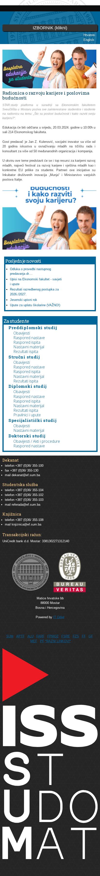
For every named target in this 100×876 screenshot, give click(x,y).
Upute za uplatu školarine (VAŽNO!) (35, 305)
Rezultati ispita (25, 351)
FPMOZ (52, 636)
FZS (76, 636)
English (88, 40)
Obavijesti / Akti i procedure (36, 441)
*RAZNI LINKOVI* (58, 641)
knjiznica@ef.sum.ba (26, 524)
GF (91, 636)
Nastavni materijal (28, 347)
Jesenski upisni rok (23, 300)
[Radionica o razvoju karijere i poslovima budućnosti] (49, 247)
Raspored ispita (26, 342)
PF (42, 641)
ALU (30, 636)
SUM (9, 636)
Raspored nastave (29, 337)
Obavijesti (21, 333)
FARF (40, 636)
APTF (20, 636)
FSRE (65, 636)
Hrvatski (89, 35)
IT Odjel (58, 617)
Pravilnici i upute (27, 415)
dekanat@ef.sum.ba (26, 475)
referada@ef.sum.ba (26, 504)
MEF (33, 641)
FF (84, 636)
